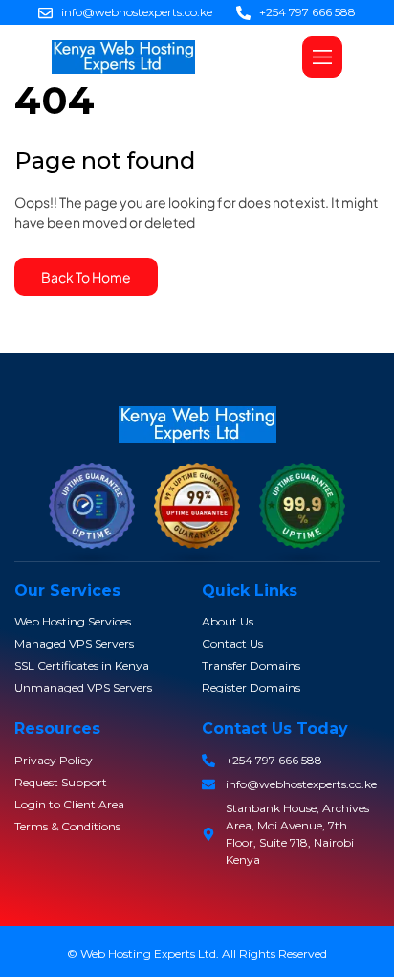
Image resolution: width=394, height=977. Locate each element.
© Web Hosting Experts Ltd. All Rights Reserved (197, 953)
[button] (322, 57)
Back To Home (86, 276)
